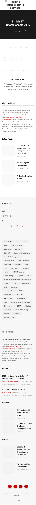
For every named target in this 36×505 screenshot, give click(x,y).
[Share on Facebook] (10, 45)
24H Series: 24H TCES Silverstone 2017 (23, 412)
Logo (15, 283)
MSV (20, 291)
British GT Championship (22, 253)
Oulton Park (18, 294)
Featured (18, 264)
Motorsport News (9, 291)
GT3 (26, 264)
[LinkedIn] (16, 59)
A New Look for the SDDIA (24, 177)
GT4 (5, 268)
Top (18, 501)
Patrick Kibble (8, 298)
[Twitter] (15, 486)
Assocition (7, 249)
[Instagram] (20, 486)
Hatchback (26, 268)
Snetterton (7, 310)
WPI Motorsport (9, 317)
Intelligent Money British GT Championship (17, 279)
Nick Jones (7, 294)
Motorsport (14, 287)
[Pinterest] (21, 45)
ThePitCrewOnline (8, 119)
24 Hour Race (8, 242)
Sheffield (28, 306)
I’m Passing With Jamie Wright (23, 164)
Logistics (7, 283)
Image (29, 276)
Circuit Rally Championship (12, 257)
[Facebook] (10, 486)
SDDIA (19, 306)
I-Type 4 (20, 276)
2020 (5, 245)
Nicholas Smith (12, 30)
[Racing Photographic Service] (14, 4)
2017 (18, 242)
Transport (17, 313)
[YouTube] (26, 486)
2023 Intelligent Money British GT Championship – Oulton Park (23, 149)
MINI (5, 287)
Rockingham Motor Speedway (20, 302)
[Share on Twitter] (15, 45)
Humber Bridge (9, 276)
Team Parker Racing (21, 310)
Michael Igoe (25, 283)
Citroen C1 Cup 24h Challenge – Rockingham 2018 (24, 426)
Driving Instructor (23, 260)
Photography (21, 298)
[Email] (26, 45)
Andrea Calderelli (17, 245)
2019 (25, 242)
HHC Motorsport (19, 272)
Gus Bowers (14, 268)
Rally (5, 302)
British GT (7, 253)
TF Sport (6, 313)
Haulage (6, 272)
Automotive (18, 249)
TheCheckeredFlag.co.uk (14, 117)
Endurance (7, 264)
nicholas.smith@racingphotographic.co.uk (15, 226)
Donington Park (9, 260)
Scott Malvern (8, 306)
